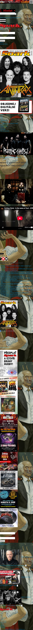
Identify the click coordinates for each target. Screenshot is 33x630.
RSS (20, 17)
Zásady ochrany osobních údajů (10, 123)
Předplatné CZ (3, 125)
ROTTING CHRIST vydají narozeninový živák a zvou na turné (15, 296)
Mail (17, 17)
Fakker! (2, 619)
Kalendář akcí (3, 120)
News (1, 116)
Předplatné (3, 618)
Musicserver (3, 622)
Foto (1, 117)
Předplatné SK (3, 126)
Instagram (6, 17)
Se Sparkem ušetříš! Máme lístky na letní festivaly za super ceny (16, 272)
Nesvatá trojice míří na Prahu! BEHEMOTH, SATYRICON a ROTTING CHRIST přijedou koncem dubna (14, 293)
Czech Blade (3, 621)
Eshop (10, 17)
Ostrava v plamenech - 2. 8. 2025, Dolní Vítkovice (12, 276)
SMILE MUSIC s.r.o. (10, 629)
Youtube (14, 17)
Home (1, 114)
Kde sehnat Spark (4, 131)
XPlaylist (2, 625)
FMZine (2, 624)
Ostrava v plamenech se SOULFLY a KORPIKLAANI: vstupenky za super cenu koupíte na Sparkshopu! (16, 269)
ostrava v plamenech (10, 157)
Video (1, 119)
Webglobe (2, 627)
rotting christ (18, 157)
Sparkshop (3, 129)
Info (1, 122)
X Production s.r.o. (20, 629)
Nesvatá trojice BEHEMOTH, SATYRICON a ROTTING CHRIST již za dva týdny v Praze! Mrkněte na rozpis (16, 287)
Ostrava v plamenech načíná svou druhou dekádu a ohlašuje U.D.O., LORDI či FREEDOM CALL (15, 278)
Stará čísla (3, 128)
